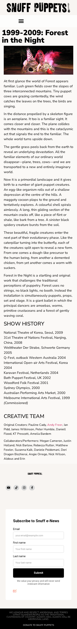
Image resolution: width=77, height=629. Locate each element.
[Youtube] (8, 488)
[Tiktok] (16, 488)
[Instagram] (24, 488)
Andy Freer (54, 425)
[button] (21, 21)
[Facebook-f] (32, 488)
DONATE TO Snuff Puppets (38, 625)
